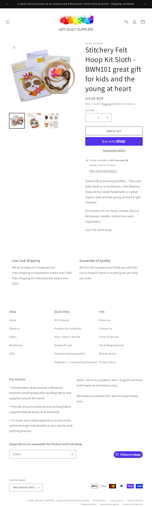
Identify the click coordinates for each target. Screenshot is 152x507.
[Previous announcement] (7, 4)
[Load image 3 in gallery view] (51, 121)
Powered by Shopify (79, 500)
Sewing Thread (63, 345)
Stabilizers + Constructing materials (75, 362)
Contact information (133, 504)
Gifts (12, 353)
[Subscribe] (72, 454)
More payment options (114, 150)
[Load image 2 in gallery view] (34, 121)
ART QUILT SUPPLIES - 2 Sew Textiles (52, 500)
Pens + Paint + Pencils (67, 336)
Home (12, 320)
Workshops (16, 345)
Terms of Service (109, 336)
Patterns (14, 328)
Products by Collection (68, 328)
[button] (8, 22)
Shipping (106, 103)
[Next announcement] (145, 4)
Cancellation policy (109, 504)
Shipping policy (88, 504)
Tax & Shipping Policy (111, 345)
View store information (103, 170)
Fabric (13, 336)
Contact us (105, 328)
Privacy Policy (107, 362)
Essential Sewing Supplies (69, 353)
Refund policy (99, 500)
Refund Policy (107, 353)
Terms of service (135, 500)
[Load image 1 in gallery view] (17, 121)
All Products (61, 320)
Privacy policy (116, 500)
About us (104, 320)
